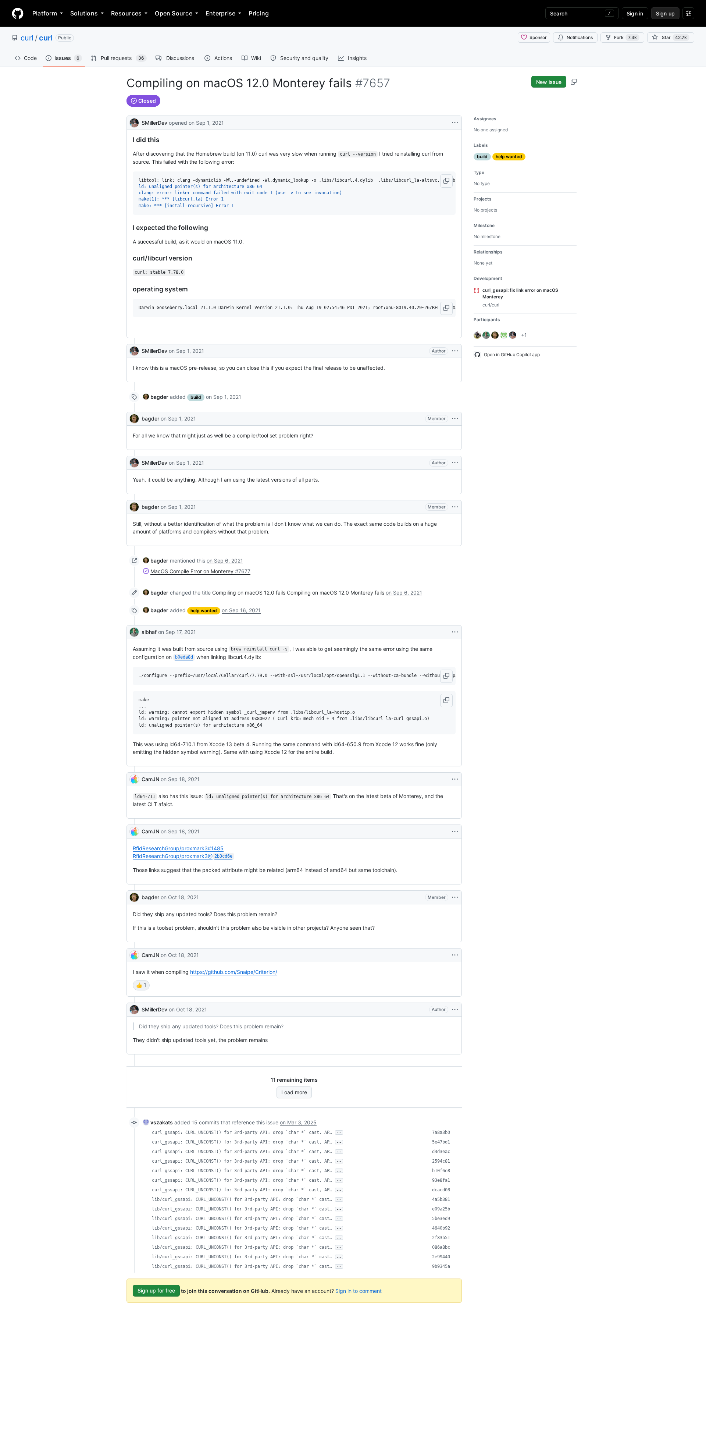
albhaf (149, 632)
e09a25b (441, 1209)
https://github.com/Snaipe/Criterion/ (233, 972)
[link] (155, 397)
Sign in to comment (358, 1290)
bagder (150, 418)
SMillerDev (154, 123)
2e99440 (441, 1256)
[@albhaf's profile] (134, 632)
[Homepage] (18, 13)
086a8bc (441, 1247)
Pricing (259, 13)
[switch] (141, 985)
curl (27, 37)
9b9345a (441, 1266)
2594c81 (441, 1161)
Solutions (84, 13)
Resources (126, 13)
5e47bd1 (441, 1142)
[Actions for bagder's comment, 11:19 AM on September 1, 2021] (455, 419)
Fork (625, 37)
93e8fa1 (441, 1180)
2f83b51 (441, 1237)
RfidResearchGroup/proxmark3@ (182, 856)
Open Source (173, 13)
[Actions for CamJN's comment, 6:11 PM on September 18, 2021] (455, 831)
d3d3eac (441, 1151)
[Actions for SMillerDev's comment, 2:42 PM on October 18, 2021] (455, 1009)
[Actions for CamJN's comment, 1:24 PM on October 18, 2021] (455, 955)
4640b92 (441, 1228)
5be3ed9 (441, 1218)
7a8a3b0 (441, 1132)
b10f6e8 (441, 1170)
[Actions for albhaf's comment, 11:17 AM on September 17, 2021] (455, 632)
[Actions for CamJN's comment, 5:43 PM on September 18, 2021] (455, 779)
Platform (44, 13)
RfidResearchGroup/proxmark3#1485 (178, 848)
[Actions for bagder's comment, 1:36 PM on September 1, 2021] (455, 507)
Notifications (580, 37)
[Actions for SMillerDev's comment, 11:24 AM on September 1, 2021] (455, 463)
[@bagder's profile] (134, 418)
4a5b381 (441, 1199)
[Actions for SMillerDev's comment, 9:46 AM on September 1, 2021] (455, 351)
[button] (446, 181)
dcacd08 (441, 1189)
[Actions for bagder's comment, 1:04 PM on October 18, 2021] (455, 897)
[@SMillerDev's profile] (134, 122)
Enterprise (220, 13)
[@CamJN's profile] (134, 779)
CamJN (150, 779)
